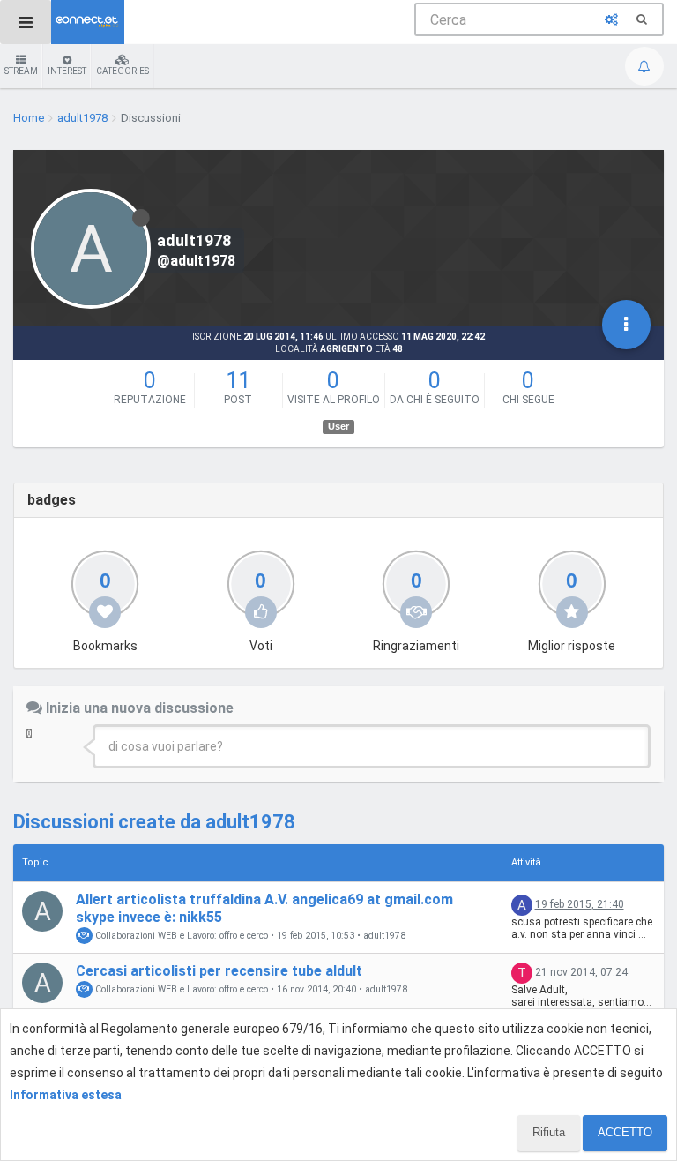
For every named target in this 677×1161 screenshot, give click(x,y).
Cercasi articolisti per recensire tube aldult (219, 971)
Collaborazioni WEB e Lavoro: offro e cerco (180, 935)
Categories (122, 71)
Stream (21, 71)
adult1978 (384, 936)
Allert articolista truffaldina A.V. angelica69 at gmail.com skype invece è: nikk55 (264, 908)
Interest (67, 71)
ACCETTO (625, 1132)
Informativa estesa (66, 1095)
